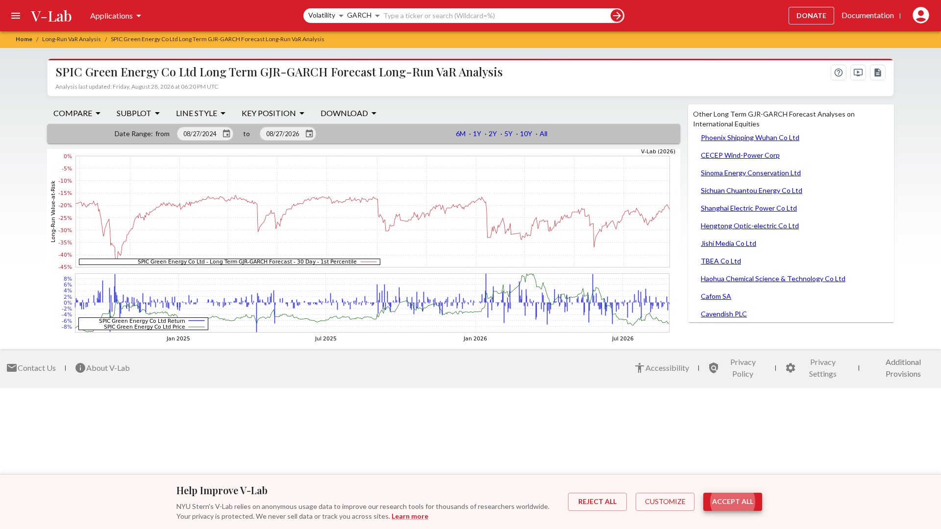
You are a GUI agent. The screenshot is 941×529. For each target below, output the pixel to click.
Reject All (597, 501)
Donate (811, 15)
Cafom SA (716, 296)
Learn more (410, 516)
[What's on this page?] (838, 72)
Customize (665, 501)
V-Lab (51, 15)
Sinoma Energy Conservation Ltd (751, 172)
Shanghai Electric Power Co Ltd (749, 208)
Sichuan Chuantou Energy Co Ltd (751, 190)
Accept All (732, 501)
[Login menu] (919, 15)
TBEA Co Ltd (721, 261)
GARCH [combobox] (359, 15)
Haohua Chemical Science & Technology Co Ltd (773, 278)
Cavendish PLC (724, 314)
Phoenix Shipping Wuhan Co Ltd (750, 137)
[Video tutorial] (858, 72)
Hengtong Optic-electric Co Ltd (750, 225)
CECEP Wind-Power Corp (740, 155)
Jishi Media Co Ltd (728, 243)
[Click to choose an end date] (309, 134)
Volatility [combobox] (321, 15)
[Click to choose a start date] (226, 134)
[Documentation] (878, 72)
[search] (617, 15)
